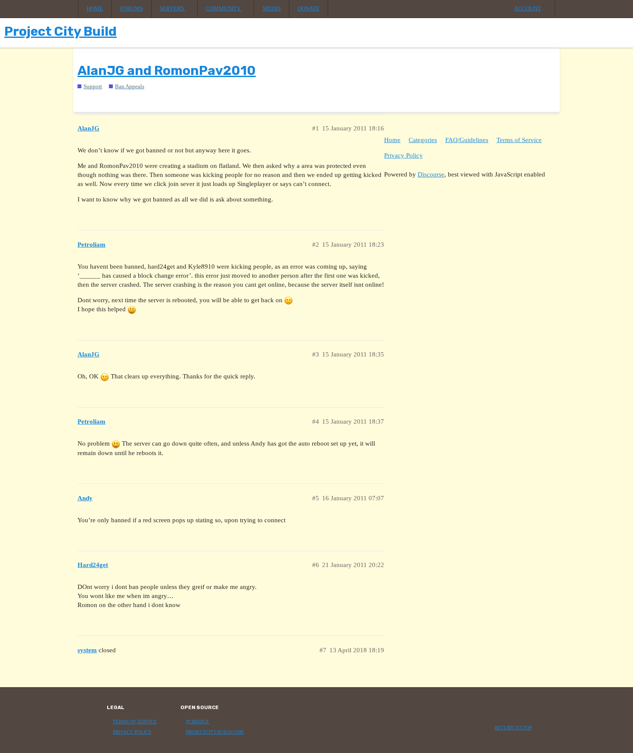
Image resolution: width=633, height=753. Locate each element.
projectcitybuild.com (215, 732)
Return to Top (513, 727)
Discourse (431, 174)
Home (95, 9)
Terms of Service (519, 139)
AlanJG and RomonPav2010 (167, 70)
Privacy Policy (403, 155)
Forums (131, 9)
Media (272, 9)
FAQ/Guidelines (466, 139)
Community (224, 9)
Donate (309, 9)
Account (527, 9)
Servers (172, 9)
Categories (423, 139)
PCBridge (197, 721)
